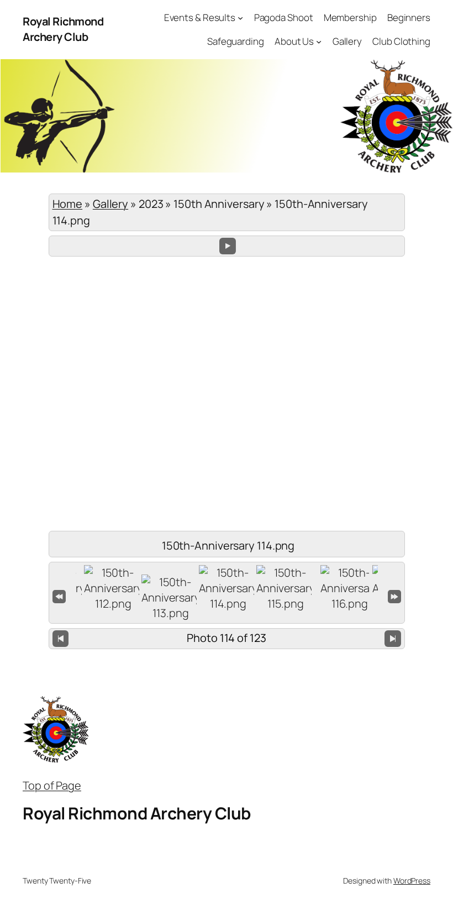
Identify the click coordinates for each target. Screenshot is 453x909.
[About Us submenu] (319, 41)
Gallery (110, 203)
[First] (59, 595)
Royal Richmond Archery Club (63, 29)
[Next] (392, 638)
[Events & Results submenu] (240, 17)
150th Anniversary (218, 203)
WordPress (411, 880)
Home (67, 203)
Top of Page (52, 785)
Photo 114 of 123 (226, 637)
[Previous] (60, 638)
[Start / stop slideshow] (227, 246)
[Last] (394, 595)
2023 (151, 203)
